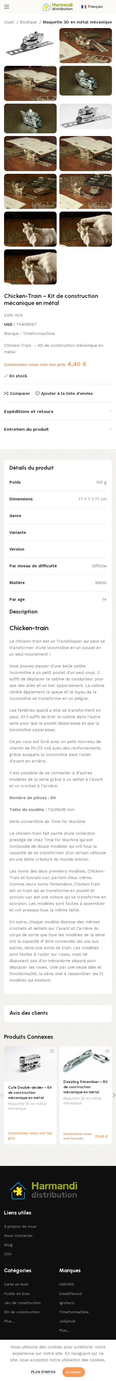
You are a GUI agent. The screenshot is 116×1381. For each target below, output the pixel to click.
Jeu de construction (22, 1303)
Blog (8, 1245)
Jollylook (67, 1321)
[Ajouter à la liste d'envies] (52, 1051)
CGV (8, 1254)
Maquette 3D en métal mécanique (77, 22)
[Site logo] (58, 6)
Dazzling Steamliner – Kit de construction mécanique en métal (85, 1087)
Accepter (73, 1372)
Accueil (7, 22)
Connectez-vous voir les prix (34, 364)
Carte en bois (16, 1284)
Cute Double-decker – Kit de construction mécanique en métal (30, 1092)
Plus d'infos (43, 1372)
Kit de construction (21, 1312)
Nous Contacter (18, 1235)
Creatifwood (70, 1293)
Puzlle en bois (17, 1293)
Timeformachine (39, 333)
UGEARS (66, 1284)
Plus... (9, 1321)
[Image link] (44, 1189)
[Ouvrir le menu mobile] (6, 6)
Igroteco (66, 1303)
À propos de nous (20, 1226)
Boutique (29, 22)
